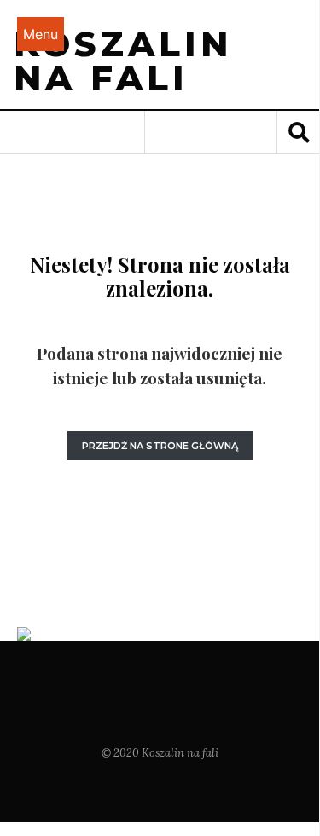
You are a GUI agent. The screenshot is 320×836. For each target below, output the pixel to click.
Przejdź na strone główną (160, 446)
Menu (40, 34)
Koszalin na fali (123, 61)
